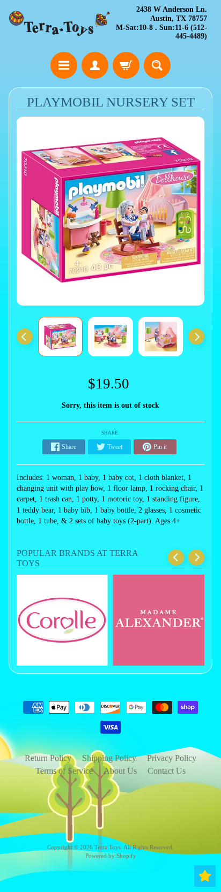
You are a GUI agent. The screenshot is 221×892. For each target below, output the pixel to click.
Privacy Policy (171, 758)
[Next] (196, 337)
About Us (120, 770)
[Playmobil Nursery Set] (60, 336)
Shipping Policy (109, 758)
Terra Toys (107, 847)
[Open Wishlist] (205, 876)
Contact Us (167, 770)
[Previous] (25, 337)
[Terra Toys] (59, 23)
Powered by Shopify (110, 855)
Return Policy (48, 758)
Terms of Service (64, 770)
